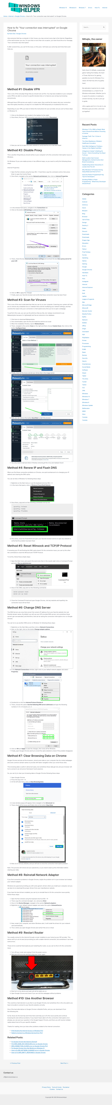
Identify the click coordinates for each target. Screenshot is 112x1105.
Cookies (52, 1089)
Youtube (84, 417)
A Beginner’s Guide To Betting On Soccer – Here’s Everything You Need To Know (93, 153)
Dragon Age (86, 240)
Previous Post (15, 1063)
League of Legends (88, 299)
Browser (85, 216)
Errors (90, 7)
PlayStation (85, 337)
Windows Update (87, 405)
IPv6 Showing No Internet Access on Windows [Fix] (27, 1031)
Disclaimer (66, 1087)
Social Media (86, 367)
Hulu (83, 278)
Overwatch (85, 331)
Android (84, 202)
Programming (86, 346)
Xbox (83, 414)
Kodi (83, 293)
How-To (97, 7)
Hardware (85, 272)
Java (83, 290)
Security (84, 358)
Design (84, 222)
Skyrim (84, 361)
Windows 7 (82, 7)
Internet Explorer (87, 287)
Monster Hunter (87, 311)
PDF (83, 334)
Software (85, 370)
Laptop (84, 296)
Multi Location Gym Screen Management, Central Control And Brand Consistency (92, 160)
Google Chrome (21, 33)
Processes (85, 343)
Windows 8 (72, 7)
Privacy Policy (46, 1087)
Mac (83, 302)
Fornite (84, 255)
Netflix (84, 317)
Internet (104, 7)
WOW (84, 411)
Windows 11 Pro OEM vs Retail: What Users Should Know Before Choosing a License (93, 131)
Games (84, 261)
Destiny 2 (85, 225)
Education (85, 243)
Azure (84, 208)
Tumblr (84, 382)
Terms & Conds (57, 1087)
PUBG (84, 349)
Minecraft (85, 308)
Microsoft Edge (87, 305)
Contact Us (59, 1089)
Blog (83, 213)
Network (85, 320)
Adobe (84, 199)
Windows (85, 393)
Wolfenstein (86, 408)
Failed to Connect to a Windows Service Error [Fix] (27, 1033)
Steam (84, 373)
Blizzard (84, 210)
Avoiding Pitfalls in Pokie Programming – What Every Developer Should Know (94, 181)
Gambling (85, 258)
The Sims (85, 379)
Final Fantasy (86, 252)
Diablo (84, 228)
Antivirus (85, 205)
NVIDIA (84, 323)
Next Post (64, 1063)
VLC (83, 387)
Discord (84, 231)
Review (84, 355)
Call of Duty (85, 219)
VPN (83, 390)
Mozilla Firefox (86, 314)
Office (84, 326)
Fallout (84, 249)
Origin (84, 328)
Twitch (84, 385)
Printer (84, 340)
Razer (84, 352)
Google (84, 267)
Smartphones (86, 364)
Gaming (84, 264)
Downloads (85, 234)
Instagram (85, 281)
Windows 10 (63, 7)
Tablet (84, 376)
